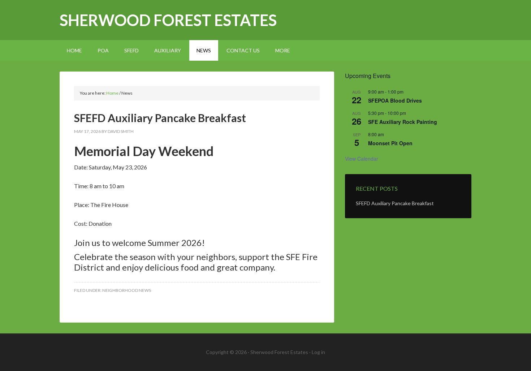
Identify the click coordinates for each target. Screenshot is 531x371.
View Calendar (361, 158)
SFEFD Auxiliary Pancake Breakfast (160, 117)
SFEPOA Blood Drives (395, 100)
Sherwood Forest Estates (168, 20)
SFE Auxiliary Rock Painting (402, 121)
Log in (318, 352)
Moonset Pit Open (390, 143)
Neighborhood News (126, 290)
